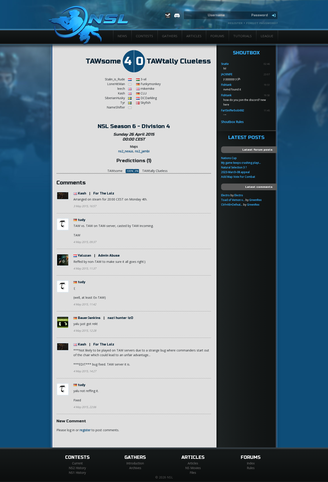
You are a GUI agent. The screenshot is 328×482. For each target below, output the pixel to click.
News (122, 36)
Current (77, 463)
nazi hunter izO (120, 318)
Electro (225, 195)
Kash (82, 193)
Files (193, 472)
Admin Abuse (109, 255)
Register (235, 23)
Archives (135, 468)
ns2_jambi (142, 151)
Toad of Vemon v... (233, 200)
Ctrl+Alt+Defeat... (232, 204)
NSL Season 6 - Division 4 (134, 126)
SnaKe (225, 64)
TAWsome (103, 61)
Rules (251, 468)
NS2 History (77, 468)
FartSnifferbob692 (232, 110)
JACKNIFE (226, 74)
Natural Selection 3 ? (234, 167)
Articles (193, 36)
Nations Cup (229, 158)
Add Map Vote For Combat (238, 177)
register (85, 430)
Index (251, 463)
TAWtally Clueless (179, 61)
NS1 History (77, 472)
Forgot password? (262, 23)
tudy (81, 220)
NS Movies (193, 468)
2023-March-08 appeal (235, 172)
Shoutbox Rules (232, 122)
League (267, 36)
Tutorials (242, 36)
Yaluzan (84, 255)
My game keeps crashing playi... (241, 163)
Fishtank (226, 85)
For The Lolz (103, 193)
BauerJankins (89, 318)
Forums (217, 36)
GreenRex (255, 200)
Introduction (135, 463)
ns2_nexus (125, 151)
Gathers (169, 36)
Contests (144, 36)
